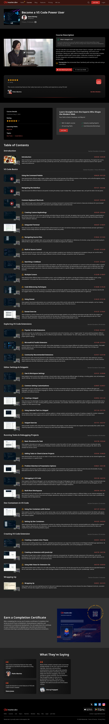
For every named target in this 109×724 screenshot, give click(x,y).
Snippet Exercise (31, 423)
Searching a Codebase (33, 262)
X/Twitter (91, 704)
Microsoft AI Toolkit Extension (36, 342)
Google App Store (99, 709)
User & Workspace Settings (35, 373)
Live (16, 713)
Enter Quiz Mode (81, 69)
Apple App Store (88, 709)
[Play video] (28, 52)
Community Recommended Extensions (39, 355)
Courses (29, 2)
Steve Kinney (32, 17)
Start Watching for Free (65, 69)
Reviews (33, 713)
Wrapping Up (29, 583)
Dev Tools (10, 136)
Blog (36, 2)
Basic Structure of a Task (34, 441)
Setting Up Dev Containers (34, 521)
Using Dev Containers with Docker (37, 509)
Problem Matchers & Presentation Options (40, 466)
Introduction (26, 157)
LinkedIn (95, 704)
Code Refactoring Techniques (35, 287)
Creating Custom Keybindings (36, 212)
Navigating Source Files (33, 237)
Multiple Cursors (31, 275)
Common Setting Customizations (37, 386)
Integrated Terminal (32, 225)
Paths (22, 2)
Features (42, 2)
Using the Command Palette (32, 175)
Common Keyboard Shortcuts (32, 200)
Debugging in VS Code (33, 478)
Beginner (9, 129)
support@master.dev (99, 713)
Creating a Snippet (31, 398)
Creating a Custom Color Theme (36, 540)
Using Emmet (29, 299)
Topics (20, 713)
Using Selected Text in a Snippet (36, 410)
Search (88, 2)
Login (103, 2)
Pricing (50, 2)
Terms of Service (92, 719)
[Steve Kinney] (24, 17)
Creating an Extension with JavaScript (38, 552)
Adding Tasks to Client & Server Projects (39, 453)
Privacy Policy (101, 719)
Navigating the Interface (31, 188)
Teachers (26, 713)
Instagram (103, 704)
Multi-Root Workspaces (33, 491)
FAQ (42, 713)
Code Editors (19, 136)
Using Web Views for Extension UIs (37, 565)
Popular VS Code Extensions (35, 330)
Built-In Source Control (33, 249)
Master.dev (11, 2)
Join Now (95, 2)
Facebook (99, 704)
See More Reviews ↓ (95, 92)
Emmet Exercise (30, 312)
